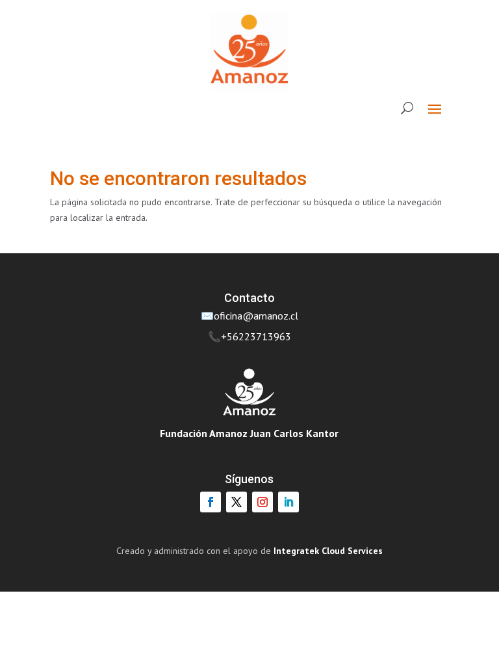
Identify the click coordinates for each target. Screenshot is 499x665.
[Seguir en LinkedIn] (288, 502)
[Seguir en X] (236, 502)
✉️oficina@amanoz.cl (249, 315)
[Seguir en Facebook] (210, 502)
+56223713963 (256, 336)
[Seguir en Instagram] (262, 502)
